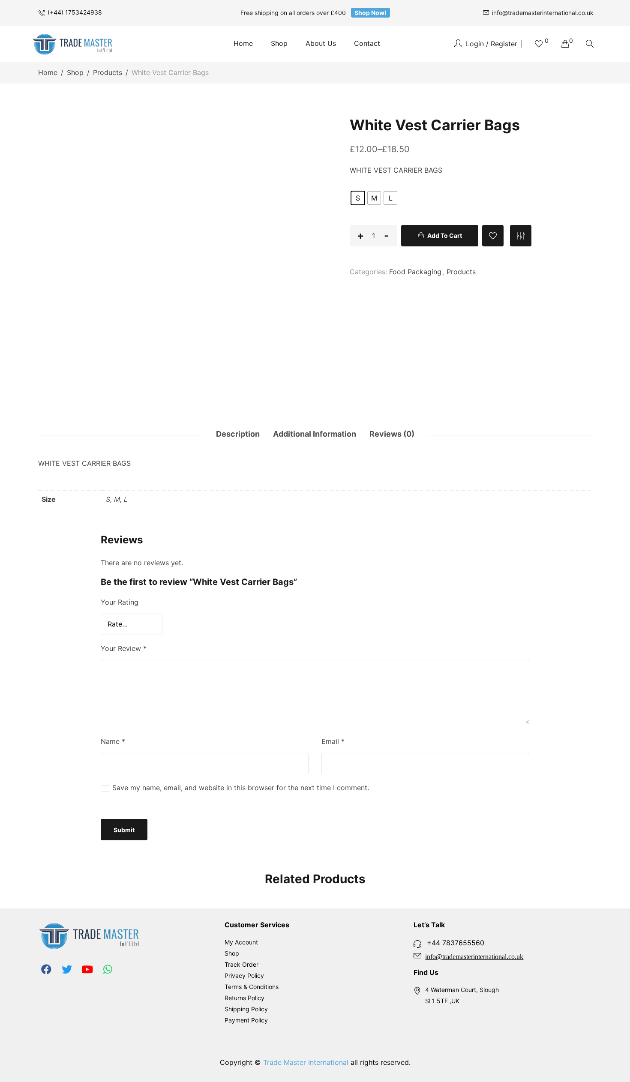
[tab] (235, 435)
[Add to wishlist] (493, 235)
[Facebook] (46, 969)
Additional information (314, 433)
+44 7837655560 (455, 942)
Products (107, 72)
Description (238, 433)
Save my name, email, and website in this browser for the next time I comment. (240, 787)
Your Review (124, 648)
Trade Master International (305, 1062)
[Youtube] (87, 969)
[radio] (357, 198)
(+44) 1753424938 (75, 12)
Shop (75, 72)
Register (504, 43)
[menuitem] (243, 44)
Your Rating (119, 602)
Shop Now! (370, 12)
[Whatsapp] (108, 969)
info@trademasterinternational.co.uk (543, 12)
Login (475, 43)
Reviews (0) (391, 433)
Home (47, 72)
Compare (520, 235)
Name (113, 741)
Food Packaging (415, 271)
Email (333, 741)
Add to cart (444, 235)
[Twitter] (67, 969)
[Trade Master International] (73, 44)
